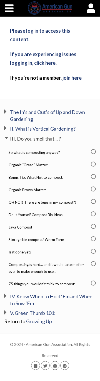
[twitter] (45, 365)
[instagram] (55, 365)
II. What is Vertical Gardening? (43, 129)
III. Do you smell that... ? (35, 139)
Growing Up (39, 321)
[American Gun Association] (50, 8)
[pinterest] (64, 365)
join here (72, 78)
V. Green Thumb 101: (33, 313)
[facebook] (35, 365)
